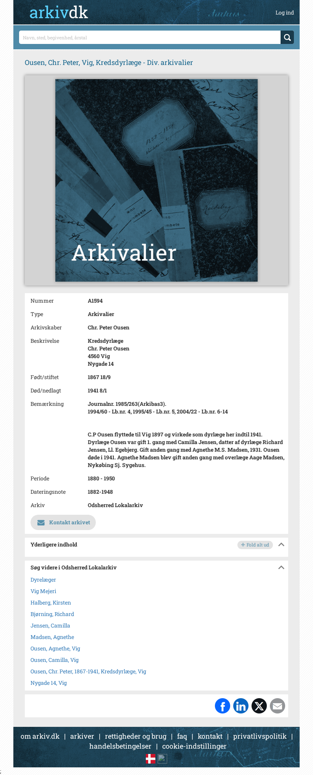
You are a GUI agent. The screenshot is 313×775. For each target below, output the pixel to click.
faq (182, 736)
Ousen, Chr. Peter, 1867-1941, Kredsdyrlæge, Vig (88, 671)
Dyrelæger (43, 579)
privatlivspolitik (260, 736)
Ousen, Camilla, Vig (55, 659)
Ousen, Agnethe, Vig (55, 648)
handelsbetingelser (120, 746)
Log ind (285, 12)
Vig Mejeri (43, 591)
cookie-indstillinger (194, 746)
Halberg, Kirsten (51, 602)
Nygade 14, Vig (49, 682)
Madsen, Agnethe (52, 636)
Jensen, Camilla (50, 625)
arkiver (82, 736)
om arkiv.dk (40, 736)
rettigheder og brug (135, 736)
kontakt (210, 736)
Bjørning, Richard (52, 614)
